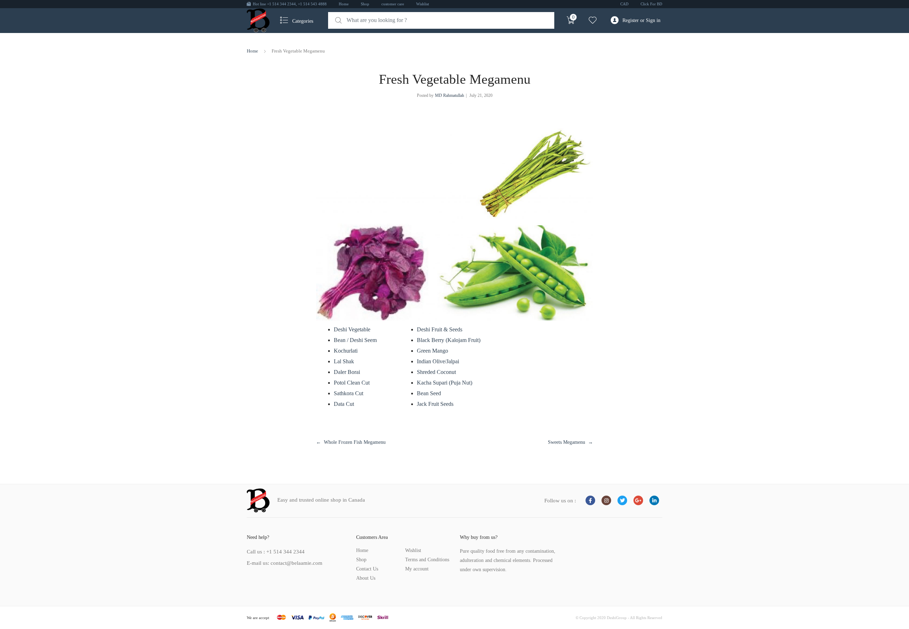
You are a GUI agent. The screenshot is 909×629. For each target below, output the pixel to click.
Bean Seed (429, 393)
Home (344, 4)
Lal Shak (344, 361)
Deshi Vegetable (352, 329)
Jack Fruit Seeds (435, 404)
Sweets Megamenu (566, 442)
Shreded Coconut (436, 372)
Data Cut (344, 404)
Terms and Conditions (427, 559)
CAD (624, 4)
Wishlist (422, 4)
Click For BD (651, 4)
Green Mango (432, 351)
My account (417, 569)
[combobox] (441, 20)
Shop (365, 4)
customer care (392, 4)
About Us (365, 578)
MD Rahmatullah (449, 95)
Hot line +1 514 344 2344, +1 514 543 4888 (290, 4)
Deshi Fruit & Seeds (439, 329)
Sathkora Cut (348, 393)
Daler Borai (347, 372)
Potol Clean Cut (352, 383)
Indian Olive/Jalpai (438, 361)
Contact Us (367, 569)
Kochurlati (346, 351)
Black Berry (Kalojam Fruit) (448, 340)
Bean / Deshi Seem (355, 340)
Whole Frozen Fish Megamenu (355, 442)
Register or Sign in (641, 20)
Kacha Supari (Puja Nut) (444, 383)
